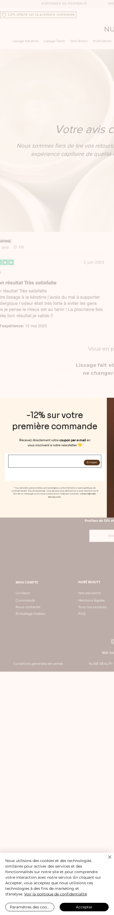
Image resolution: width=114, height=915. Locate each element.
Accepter (84, 907)
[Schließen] (106, 860)
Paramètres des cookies (32, 907)
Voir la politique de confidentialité (55, 894)
